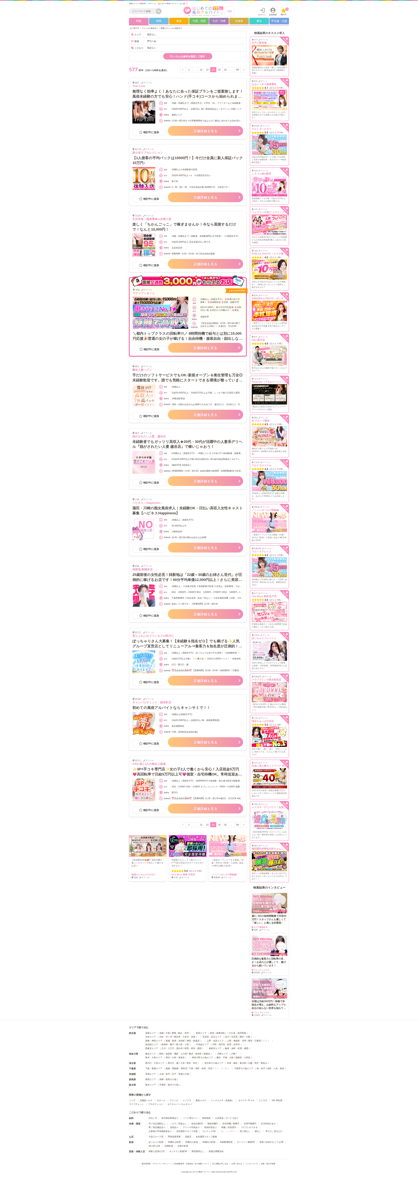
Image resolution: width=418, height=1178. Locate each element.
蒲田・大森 (245, 1037)
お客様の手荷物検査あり (160, 1131)
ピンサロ (263, 1100)
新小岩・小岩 (182, 1044)
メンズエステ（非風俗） (222, 1100)
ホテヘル (161, 1100)
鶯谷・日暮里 (254, 1040)
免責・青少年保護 (268, 1164)
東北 (259, 21)
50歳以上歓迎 (208, 1142)
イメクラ (187, 1100)
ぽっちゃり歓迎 (156, 1142)
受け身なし (245, 1131)
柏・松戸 (261, 1068)
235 (278, 88)
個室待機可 (212, 1123)
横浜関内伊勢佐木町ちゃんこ (268, 848)
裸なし (258, 1131)
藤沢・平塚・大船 (225, 1057)
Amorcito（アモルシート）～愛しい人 (273, 381)
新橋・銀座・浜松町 (175, 1040)
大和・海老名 (178, 1057)
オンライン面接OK (178, 1151)
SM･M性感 (277, 1100)
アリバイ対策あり (191, 1127)
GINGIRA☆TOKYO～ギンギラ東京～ (272, 298)
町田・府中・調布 (193, 1048)
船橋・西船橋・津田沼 (176, 1068)
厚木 (168, 1057)
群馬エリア (150, 1079)
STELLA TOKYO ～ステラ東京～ (270, 253)
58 (237, 69)
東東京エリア (215, 1048)
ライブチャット (136, 1104)
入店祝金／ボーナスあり (226, 1118)
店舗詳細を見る (205, 131)
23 (278, 343)
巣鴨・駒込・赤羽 (180, 1033)
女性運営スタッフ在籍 (187, 1131)
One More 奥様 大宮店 (183, 874)
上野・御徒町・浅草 (236, 1040)
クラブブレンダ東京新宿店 (266, 679)
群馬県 (132, 1079)
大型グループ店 (156, 1136)
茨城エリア (150, 1074)
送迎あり (174, 1127)
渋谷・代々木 (165, 1037)
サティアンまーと (144, 293)
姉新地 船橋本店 (142, 569)
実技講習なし (198, 1151)
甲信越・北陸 (279, 21)
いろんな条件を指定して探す (189, 56)
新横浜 (207, 1054)
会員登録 (273, 15)
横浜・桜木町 (195, 1054)
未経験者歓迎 (226, 1142)
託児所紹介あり (268, 1123)
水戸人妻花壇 (259, 42)
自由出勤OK (197, 1123)
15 (219, 69)
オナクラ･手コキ (246, 1100)
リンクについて (251, 1164)
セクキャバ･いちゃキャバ (180, 1104)
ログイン (262, 15)
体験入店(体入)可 (157, 1151)
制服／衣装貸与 (228, 1127)
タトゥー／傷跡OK (246, 1142)
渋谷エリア (150, 1037)
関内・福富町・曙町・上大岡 (173, 1054)
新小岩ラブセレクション (147, 152)
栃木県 (132, 1085)
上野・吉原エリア (215, 1040)
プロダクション (155, 1104)
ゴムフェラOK (209, 1131)
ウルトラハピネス (261, 128)
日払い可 (153, 1118)
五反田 (234, 1037)
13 (207, 69)
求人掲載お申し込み (220, 1164)
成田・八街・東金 (275, 1068)
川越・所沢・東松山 (257, 1063)
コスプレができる (249, 1127)
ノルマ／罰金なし (178, 1123)
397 (278, 132)
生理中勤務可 (250, 1123)
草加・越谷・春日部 (236, 1063)
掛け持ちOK (154, 1146)
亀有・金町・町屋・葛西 (236, 1048)
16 (225, 69)
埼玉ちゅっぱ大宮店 (263, 721)
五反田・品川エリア (212, 1037)
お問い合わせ (236, 1164)
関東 (229, 11)
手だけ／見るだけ (273, 1131)
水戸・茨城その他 (180, 1074)
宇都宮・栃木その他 (168, 1085)
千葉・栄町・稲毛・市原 (200, 1068)
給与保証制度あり (169, 1118)
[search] (143, 11)
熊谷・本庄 (192, 1063)
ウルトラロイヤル (261, 465)
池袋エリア (150, 1033)
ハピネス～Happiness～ (147, 502)
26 (197, 871)
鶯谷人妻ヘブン (142, 369)
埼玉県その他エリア (214, 1063)
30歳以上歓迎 (174, 1142)
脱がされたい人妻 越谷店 (149, 436)
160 (278, 469)
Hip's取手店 (258, 339)
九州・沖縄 (218, 21)
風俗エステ (201, 1100)
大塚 (168, 1033)
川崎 (233, 1054)
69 (278, 424)
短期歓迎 (169, 1146)
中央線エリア (202, 1044)
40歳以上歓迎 (191, 1142)
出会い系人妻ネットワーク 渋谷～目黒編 (274, 765)
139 (278, 555)
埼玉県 (132, 1063)
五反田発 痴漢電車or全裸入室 (151, 219)
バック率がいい (190, 1118)
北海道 (239, 21)
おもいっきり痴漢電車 (264, 84)
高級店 (188, 1136)
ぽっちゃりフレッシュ (264, 638)
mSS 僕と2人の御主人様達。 (150, 763)
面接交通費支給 (216, 1151)
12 (201, 69)
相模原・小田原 (242, 1057)
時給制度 (206, 1118)
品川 (227, 1037)
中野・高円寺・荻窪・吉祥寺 (226, 1044)
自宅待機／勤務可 (230, 1123)
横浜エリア (150, 1054)
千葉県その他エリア (243, 1068)
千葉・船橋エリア (153, 1068)
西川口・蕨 (173, 1063)
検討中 (284, 12)
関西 (158, 21)
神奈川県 (133, 1054)
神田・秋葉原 (193, 1040)
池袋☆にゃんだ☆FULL (143, 874)
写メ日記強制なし (157, 1123)
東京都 (132, 1033)
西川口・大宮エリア (154, 1063)
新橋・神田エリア (153, 1040)
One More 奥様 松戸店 (264, 596)
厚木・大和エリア (153, 1057)
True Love (138, 86)
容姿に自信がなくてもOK (271, 1142)
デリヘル (174, 1100)
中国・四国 (199, 21)
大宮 (182, 1063)
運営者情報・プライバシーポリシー (156, 1164)
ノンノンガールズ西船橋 (224, 874)
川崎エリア (222, 1054)
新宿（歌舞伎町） (218, 1033)
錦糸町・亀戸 (167, 1044)
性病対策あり (210, 1127)
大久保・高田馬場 (237, 1033)
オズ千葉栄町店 (260, 927)
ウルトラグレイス (261, 551)
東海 (179, 21)
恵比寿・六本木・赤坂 (184, 1037)
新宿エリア (201, 1033)
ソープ (132, 1100)
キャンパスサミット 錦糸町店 (151, 702)
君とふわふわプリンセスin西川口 (153, 635)
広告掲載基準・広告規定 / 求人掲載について (191, 1164)
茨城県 (132, 1074)
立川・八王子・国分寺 (172, 1048)
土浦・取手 (164, 1074)
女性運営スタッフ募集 (206, 1136)
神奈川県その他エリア (202, 1057)
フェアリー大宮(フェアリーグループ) (272, 212)
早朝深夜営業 (174, 1136)
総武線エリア (151, 1044)
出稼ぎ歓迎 (182, 1146)
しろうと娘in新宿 (261, 173)
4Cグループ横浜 (261, 420)
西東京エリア (151, 1048)
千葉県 (132, 1068)
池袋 (161, 1033)
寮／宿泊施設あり (157, 1127)
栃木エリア (150, 1085)
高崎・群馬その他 (167, 1079)
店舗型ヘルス (146, 1100)
